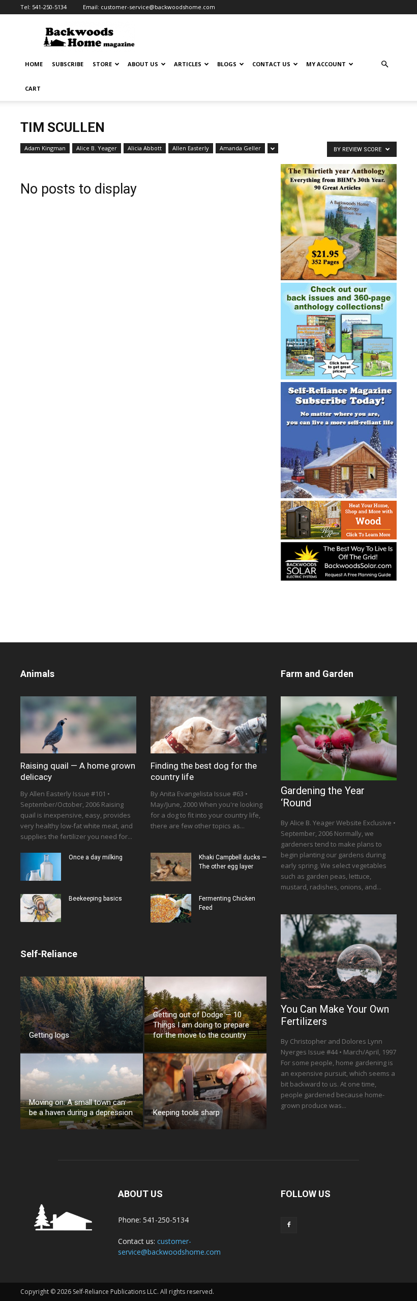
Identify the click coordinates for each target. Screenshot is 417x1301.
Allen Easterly (190, 148)
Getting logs (49, 1035)
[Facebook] (289, 1225)
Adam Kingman (45, 148)
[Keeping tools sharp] (205, 1091)
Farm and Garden (317, 673)
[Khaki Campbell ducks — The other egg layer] (171, 867)
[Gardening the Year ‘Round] (339, 738)
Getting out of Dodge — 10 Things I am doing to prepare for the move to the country (201, 1025)
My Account (326, 64)
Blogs (226, 64)
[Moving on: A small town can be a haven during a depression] (81, 1091)
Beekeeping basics (95, 898)
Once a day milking (96, 857)
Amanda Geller (240, 148)
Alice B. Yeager (96, 148)
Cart (33, 88)
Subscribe (67, 64)
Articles (187, 64)
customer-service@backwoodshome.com (158, 7)
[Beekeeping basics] (40, 908)
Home (34, 64)
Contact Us (271, 64)
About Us (143, 64)
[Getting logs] (81, 1014)
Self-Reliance (48, 953)
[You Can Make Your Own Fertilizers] (339, 956)
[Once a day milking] (40, 867)
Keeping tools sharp (186, 1112)
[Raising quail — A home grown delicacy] (78, 724)
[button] (384, 64)
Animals (37, 673)
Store (102, 64)
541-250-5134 (49, 7)
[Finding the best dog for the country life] (208, 724)
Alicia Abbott (145, 148)
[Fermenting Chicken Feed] (171, 908)
